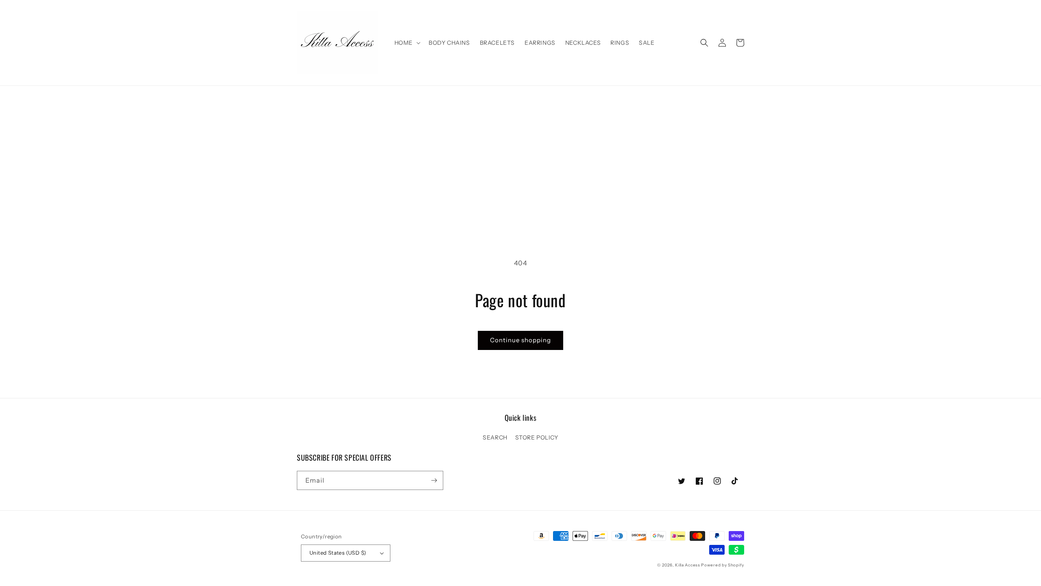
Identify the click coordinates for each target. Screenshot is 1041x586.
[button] (407, 42)
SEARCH (495, 437)
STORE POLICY (536, 437)
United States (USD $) (337, 552)
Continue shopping (520, 340)
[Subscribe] (434, 480)
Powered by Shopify (722, 565)
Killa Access (687, 565)
